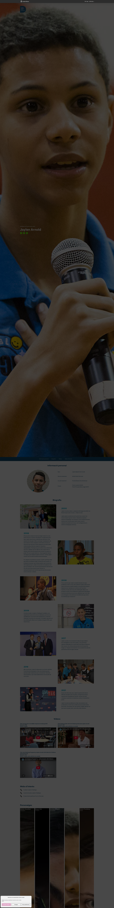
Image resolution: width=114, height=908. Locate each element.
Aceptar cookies (6, 904)
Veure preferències (25, 904)
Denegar (16, 904)
